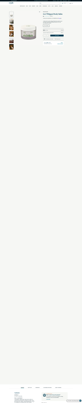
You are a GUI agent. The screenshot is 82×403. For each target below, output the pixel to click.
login (62, 42)
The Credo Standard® (12, 0)
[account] (70, 3)
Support (69, 0)
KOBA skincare (45, 11)
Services (58, 0)
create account (60, 43)
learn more (48, 399)
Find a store (54, 0)
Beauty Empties (65, 0)
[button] (72, 3)
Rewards (61, 0)
